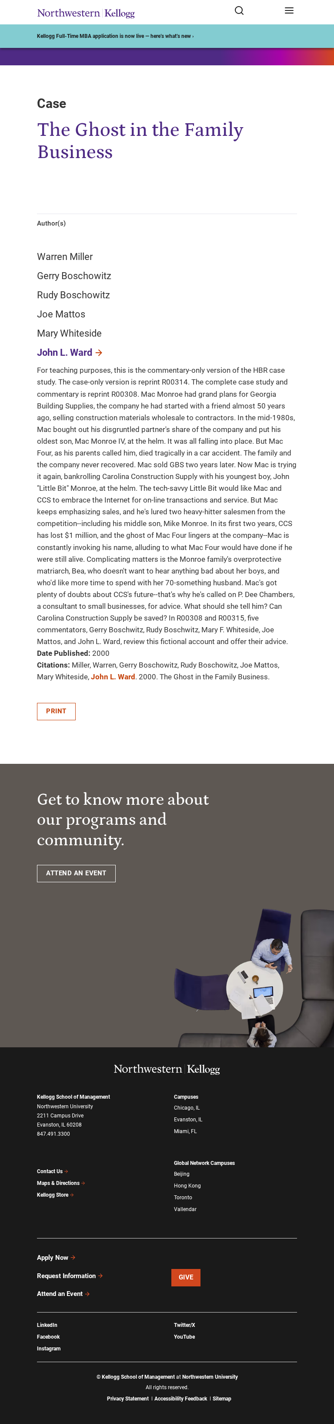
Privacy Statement (128, 1399)
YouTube (184, 1337)
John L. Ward (64, 352)
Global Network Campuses (204, 1163)
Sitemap (222, 1399)
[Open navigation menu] (289, 11)
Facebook (48, 1337)
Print (56, 711)
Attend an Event (60, 1294)
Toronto (183, 1198)
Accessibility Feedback (180, 1399)
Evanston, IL (188, 1120)
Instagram (48, 1349)
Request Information (66, 1276)
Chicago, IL (187, 1108)
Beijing (182, 1174)
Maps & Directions (58, 1183)
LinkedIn (47, 1325)
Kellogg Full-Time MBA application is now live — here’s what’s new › (115, 36)
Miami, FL (185, 1131)
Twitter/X (184, 1325)
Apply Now (52, 1258)
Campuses (186, 1097)
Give (186, 1277)
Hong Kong (187, 1186)
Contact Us (50, 1171)
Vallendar (185, 1209)
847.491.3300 (53, 1134)
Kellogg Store (52, 1195)
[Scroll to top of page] (319, 1379)
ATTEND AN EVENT (76, 873)
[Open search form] (256, 11)
